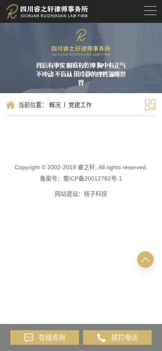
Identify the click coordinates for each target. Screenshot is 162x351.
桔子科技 (95, 193)
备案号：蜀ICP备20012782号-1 (81, 178)
